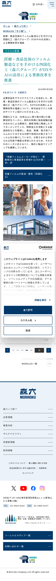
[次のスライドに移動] (48, 350)
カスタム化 (26, 320)
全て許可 (28, 309)
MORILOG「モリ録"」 (15, 31)
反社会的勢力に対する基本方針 (22, 468)
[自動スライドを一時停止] (39, 350)
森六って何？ (21, 26)
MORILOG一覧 (29, 363)
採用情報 (7, 450)
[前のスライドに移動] (7, 350)
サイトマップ (28, 473)
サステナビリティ (12, 433)
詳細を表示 (41, 300)
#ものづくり (9, 92)
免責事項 (43, 468)
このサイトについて (17, 463)
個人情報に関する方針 (38, 463)
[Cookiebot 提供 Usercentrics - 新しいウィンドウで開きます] (39, 248)
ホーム (6, 26)
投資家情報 (9, 442)
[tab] (13, 350)
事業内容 (7, 425)
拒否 (28, 330)
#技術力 (22, 92)
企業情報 (7, 417)
